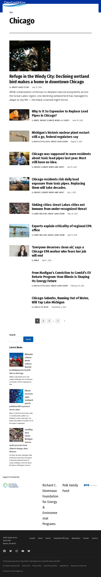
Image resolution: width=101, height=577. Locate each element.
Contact (32, 538)
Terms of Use (26, 566)
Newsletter (76, 538)
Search (12, 335)
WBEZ (36, 120)
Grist (66, 120)
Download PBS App (61, 538)
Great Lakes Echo (20, 87)
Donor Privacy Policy (50, 566)
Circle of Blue (41, 307)
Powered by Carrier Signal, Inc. (13, 571)
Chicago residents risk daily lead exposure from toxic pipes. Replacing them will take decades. (58, 183)
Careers (95, 538)
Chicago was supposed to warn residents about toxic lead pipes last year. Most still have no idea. (61, 158)
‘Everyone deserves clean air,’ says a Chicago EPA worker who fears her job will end (59, 251)
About (40, 538)
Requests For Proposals (78, 566)
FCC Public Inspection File (11, 566)
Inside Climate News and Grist (49, 167)
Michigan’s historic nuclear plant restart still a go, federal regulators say (60, 135)
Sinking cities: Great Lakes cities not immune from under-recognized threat (59, 207)
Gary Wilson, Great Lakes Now (49, 214)
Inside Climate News (50, 120)
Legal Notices (64, 566)
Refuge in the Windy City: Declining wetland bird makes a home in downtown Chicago (49, 79)
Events (48, 538)
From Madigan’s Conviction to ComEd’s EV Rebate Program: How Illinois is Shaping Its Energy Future (61, 277)
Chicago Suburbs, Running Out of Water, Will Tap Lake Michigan (60, 300)
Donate (86, 538)
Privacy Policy (37, 566)
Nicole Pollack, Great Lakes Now (51, 141)
